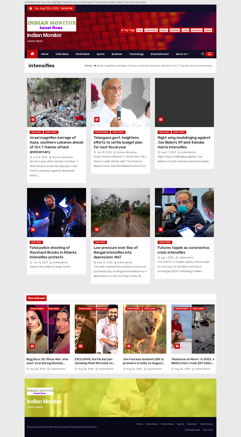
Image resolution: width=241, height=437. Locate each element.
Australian (196, 30)
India (139, 30)
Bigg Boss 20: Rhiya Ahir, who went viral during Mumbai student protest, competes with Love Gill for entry (47, 365)
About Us (182, 54)
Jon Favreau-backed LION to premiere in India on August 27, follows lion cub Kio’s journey (143, 365)
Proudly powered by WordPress (44, 426)
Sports (101, 54)
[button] (202, 54)
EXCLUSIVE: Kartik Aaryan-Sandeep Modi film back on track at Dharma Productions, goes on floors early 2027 (96, 365)
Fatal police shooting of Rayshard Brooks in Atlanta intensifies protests (53, 252)
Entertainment (160, 54)
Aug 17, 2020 (169, 152)
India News (62, 54)
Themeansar (90, 426)
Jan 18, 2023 (104, 152)
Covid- (163, 30)
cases (185, 30)
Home (45, 54)
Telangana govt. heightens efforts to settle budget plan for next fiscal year (118, 142)
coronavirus (151, 30)
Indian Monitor (44, 35)
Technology (136, 54)
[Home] (32, 54)
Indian (208, 30)
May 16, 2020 (105, 262)
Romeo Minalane (62, 157)
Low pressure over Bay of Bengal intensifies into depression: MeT (116, 252)
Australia (174, 30)
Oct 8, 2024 (40, 157)
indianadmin (188, 152)
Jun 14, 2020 (41, 262)
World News (83, 54)
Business (117, 54)
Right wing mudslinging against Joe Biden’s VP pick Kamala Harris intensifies (184, 142)
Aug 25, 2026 (38, 369)
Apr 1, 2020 (168, 257)
